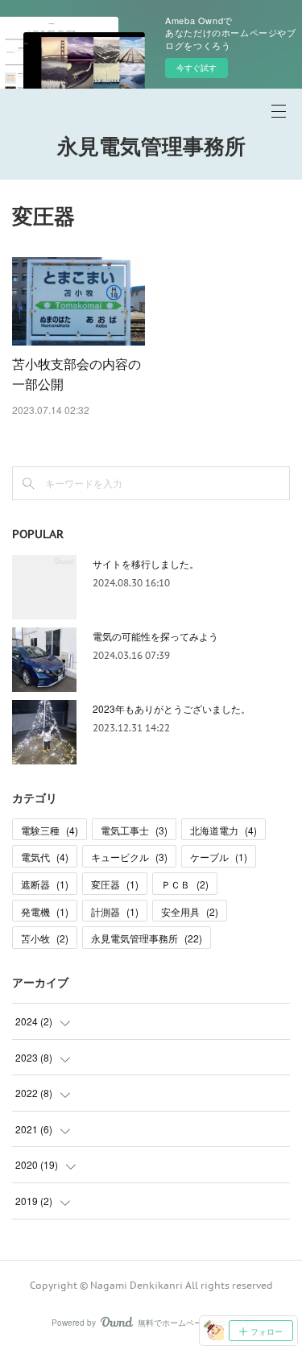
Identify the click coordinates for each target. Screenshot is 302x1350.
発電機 (44, 911)
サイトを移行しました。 (146, 563)
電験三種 (49, 830)
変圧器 (115, 884)
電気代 (44, 856)
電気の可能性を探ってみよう (155, 636)
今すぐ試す (196, 67)
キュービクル (129, 856)
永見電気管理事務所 (151, 146)
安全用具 (189, 911)
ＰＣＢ (185, 884)
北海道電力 (223, 830)
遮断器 (44, 884)
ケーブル (218, 856)
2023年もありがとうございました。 (171, 708)
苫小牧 (44, 938)
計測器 (115, 911)
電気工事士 (134, 830)
